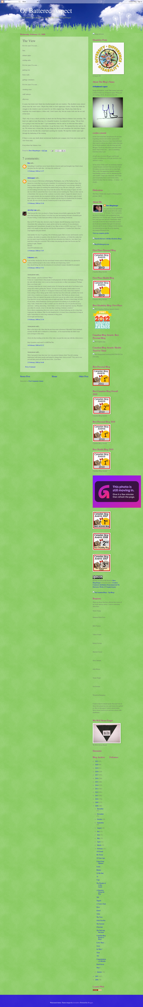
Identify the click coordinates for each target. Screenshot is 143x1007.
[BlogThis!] (58, 151)
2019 (97, 768)
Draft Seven (100, 964)
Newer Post (25, 376)
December (100, 809)
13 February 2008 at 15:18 (35, 203)
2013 (97, 789)
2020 (97, 765)
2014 (97, 785)
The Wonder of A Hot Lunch (101, 885)
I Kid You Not (101, 920)
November (100, 814)
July (98, 831)
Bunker (99, 870)
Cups (98, 880)
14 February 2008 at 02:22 (35, 345)
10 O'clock (100, 851)
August (99, 828)
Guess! (99, 910)
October (99, 819)
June (98, 835)
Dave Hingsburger (112, 206)
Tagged (99, 900)
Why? (98, 968)
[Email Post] (52, 150)
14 (97, 876)
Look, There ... (101, 943)
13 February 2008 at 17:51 (35, 268)
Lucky (98, 866)
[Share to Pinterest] (64, 151)
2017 (97, 775)
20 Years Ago (101, 858)
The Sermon (100, 924)
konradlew (76, 1003)
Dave (98, 907)
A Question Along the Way (100, 892)
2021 (97, 761)
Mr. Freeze (100, 855)
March (99, 845)
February (100, 848)
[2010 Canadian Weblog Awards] (117, 507)
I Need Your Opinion (100, 862)
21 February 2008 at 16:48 (35, 362)
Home (54, 376)
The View (100, 917)
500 (98, 897)
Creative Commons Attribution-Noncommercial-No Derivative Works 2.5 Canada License (106, 585)
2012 (97, 792)
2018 (97, 771)
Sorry (98, 946)
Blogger (90, 1003)
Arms (98, 914)
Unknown (30, 257)
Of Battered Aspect (46, 10)
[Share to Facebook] (62, 151)
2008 (97, 806)
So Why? (99, 949)
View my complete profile (101, 233)
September (100, 823)
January (99, 972)
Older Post (83, 376)
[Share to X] (60, 151)
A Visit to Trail (101, 904)
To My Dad (100, 873)
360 (98, 956)
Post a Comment (30, 367)
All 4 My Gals (32, 210)
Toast (98, 952)
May (98, 838)
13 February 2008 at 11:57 (35, 171)
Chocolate (100, 927)
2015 (97, 782)
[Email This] (56, 151)
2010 (97, 799)
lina (28, 163)
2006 (97, 980)
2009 (97, 802)
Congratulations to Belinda (101, 960)
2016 (97, 778)
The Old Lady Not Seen (101, 931)
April (99, 842)
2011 (97, 795)
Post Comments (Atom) (36, 381)
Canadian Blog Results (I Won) (101, 937)
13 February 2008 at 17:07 (35, 251)
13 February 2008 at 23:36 (35, 319)
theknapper (31, 178)
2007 (97, 976)
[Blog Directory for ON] (97, 990)
